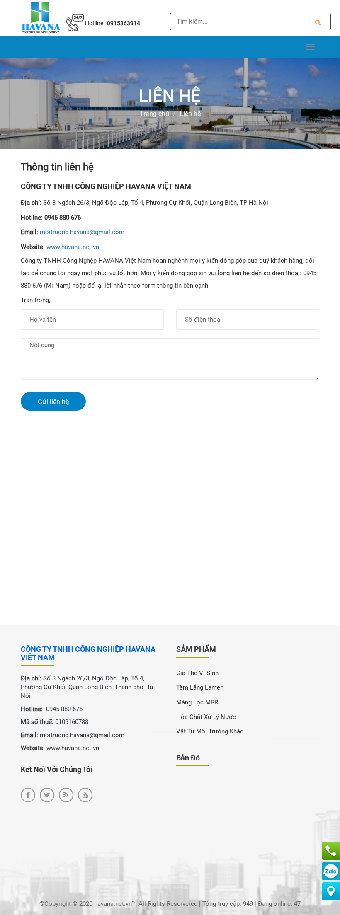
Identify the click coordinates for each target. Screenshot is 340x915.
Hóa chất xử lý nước (206, 717)
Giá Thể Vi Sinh (197, 673)
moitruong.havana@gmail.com (82, 232)
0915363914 (123, 23)
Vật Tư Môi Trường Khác (209, 731)
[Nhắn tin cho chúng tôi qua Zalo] (331, 871)
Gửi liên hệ (53, 402)
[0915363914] (331, 851)
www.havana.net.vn (72, 247)
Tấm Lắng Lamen (199, 687)
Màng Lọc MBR (197, 702)
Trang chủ (154, 114)
